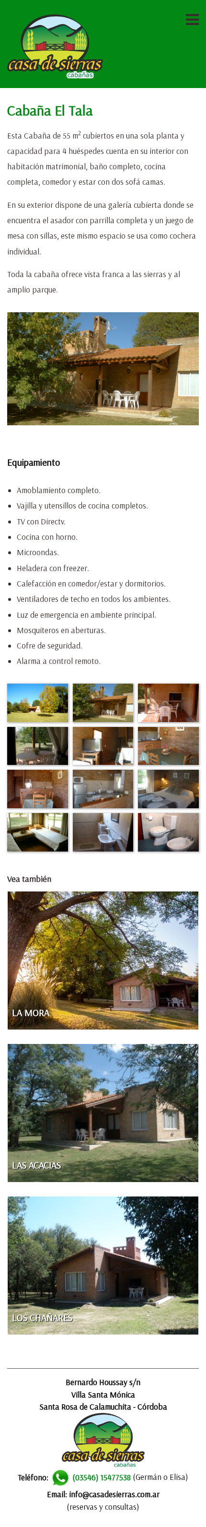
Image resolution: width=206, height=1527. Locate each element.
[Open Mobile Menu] (192, 19)
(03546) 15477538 (101, 1477)
